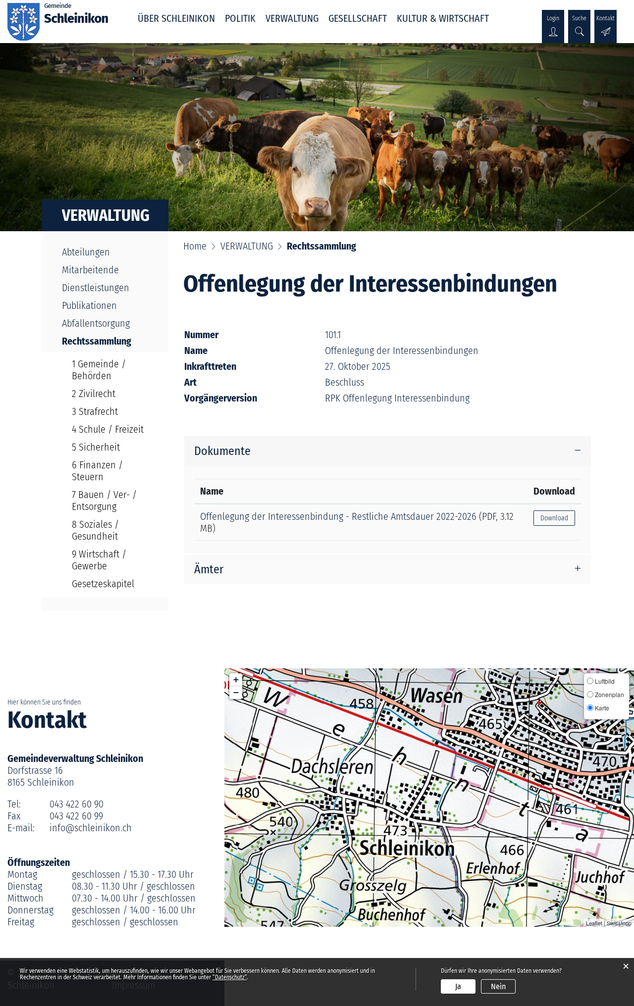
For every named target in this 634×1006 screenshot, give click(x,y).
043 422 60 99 (76, 816)
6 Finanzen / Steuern (97, 471)
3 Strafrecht (95, 411)
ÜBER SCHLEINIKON (176, 18)
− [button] (236, 692)
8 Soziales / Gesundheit (95, 530)
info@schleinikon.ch (91, 828)
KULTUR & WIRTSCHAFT (443, 18)
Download (554, 491)
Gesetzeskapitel (103, 584)
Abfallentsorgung (96, 323)
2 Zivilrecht (93, 394)
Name (211, 491)
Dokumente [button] (222, 451)
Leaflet (594, 923)
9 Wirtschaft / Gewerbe (99, 560)
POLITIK (240, 18)
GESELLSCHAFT (357, 18)
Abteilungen (86, 252)
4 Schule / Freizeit (108, 429)
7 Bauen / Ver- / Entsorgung (104, 500)
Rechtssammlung (110, 341)
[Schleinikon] (57, 21)
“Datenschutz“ (229, 977)
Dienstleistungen (95, 288)
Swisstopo (619, 923)
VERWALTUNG (291, 18)
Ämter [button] (208, 569)
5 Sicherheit (96, 447)
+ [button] (236, 679)
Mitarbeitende (90, 270)
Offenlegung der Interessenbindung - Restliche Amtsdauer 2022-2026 (338, 516)
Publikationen (89, 305)
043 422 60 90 (77, 804)
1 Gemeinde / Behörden (99, 370)
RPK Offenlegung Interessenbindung (397, 398)
